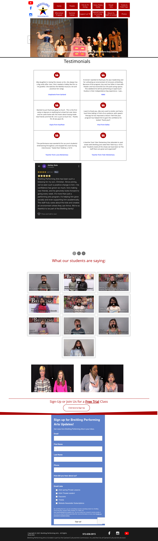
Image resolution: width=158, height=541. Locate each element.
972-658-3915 (89, 534)
